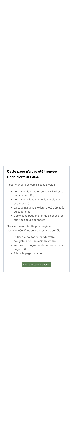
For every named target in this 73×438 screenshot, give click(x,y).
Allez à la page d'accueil (36, 264)
